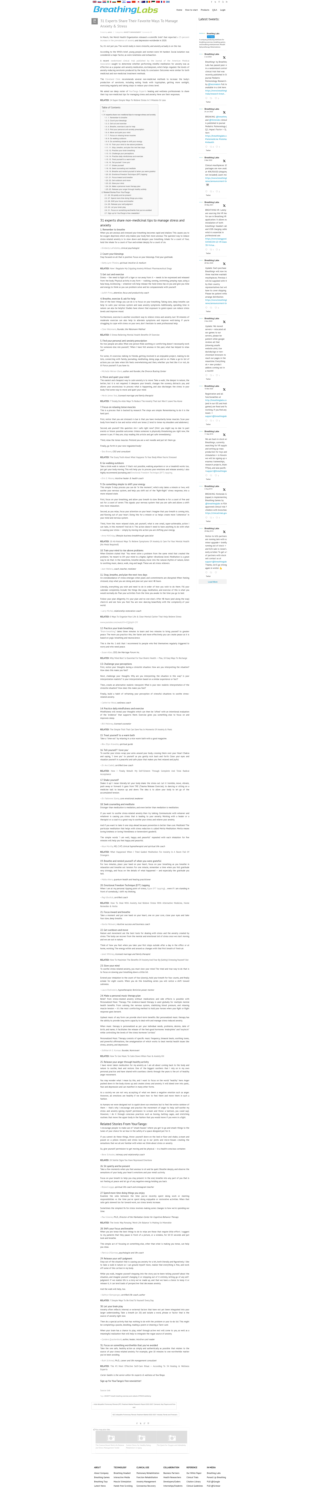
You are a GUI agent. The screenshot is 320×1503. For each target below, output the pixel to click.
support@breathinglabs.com (218, 416)
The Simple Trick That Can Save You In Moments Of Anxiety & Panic (141, 729)
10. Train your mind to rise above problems (126, 144)
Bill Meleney (107, 723)
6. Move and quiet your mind (119, 132)
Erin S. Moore (108, 478)
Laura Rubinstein (109, 990)
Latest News (100, 1485)
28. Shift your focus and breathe (120, 201)
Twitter (141, 1423)
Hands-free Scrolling (123, 1485)
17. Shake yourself (116, 165)
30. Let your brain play (117, 207)
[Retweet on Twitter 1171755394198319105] (211, 476)
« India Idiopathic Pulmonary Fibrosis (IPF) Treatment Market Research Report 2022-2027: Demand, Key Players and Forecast (134, 1405)
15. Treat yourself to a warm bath (122, 159)
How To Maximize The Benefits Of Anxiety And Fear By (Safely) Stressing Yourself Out (149, 959)
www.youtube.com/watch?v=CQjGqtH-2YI (119, 622)
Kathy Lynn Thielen (110, 262)
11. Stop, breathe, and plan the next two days (127, 147)
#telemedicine (211, 139)
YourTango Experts (138, 91)
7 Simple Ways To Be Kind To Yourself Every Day (132, 1300)
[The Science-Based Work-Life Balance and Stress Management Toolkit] (111, 1438)
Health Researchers (172, 1477)
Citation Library (193, 1481)
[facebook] (212, 2)
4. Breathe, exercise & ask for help (121, 126)
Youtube (223, 2)
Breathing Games (102, 1477)
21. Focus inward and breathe (121, 177)
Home (179, 9)
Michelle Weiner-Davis (112, 371)
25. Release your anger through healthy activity (127, 189)
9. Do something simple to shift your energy (125, 141)
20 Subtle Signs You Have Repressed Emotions (131, 1160)
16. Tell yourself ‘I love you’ (119, 162)
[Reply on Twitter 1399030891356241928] (207, 250)
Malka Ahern (107, 879)
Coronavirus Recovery (146, 1485)
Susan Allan (107, 652)
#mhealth (209, 142)
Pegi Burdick (107, 897)
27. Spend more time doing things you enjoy (125, 198)
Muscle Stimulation (122, 1481)
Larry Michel (107, 611)
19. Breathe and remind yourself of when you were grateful (132, 171)
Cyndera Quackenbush (112, 1339)
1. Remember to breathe (117, 117)
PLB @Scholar (213, 1485)
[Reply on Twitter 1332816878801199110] (207, 308)
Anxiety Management (146, 1481)
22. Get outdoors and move (120, 180)
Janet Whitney (108, 954)
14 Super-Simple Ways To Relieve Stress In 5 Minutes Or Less (138, 100)
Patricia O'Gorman (110, 1252)
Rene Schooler (108, 1154)
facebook (137, 1423)
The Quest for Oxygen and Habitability (171, 1445)
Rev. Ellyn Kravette (110, 744)
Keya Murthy (107, 846)
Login (222, 9)
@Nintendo (214, 120)
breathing (119, 1396)
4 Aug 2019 (208, 489)
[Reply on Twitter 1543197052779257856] (207, 98)
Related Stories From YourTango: (117, 192)
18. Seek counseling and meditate (122, 168)
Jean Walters (107, 568)
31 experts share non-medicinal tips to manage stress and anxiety (130, 114)
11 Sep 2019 (208, 434)
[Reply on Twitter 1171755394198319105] (207, 476)
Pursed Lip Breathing (216, 1477)
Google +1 (144, 1423)
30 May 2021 (208, 205)
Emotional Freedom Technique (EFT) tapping (151, 472)
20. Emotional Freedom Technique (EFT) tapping (128, 174)
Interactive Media (122, 1477)
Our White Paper (194, 1473)
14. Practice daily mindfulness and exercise (126, 156)
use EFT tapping (156, 888)
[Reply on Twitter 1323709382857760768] (207, 375)
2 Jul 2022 (208, 57)
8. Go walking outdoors (117, 138)
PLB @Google (213, 1481)
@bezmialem (214, 84)
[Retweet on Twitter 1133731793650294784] (211, 572)
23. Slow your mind (116, 183)
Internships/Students (172, 1485)
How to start (191, 9)
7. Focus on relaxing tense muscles (122, 135)
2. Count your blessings (117, 120)
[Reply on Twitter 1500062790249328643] (207, 192)
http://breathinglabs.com (216, 400)
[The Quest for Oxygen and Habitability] (172, 1438)
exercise (125, 1396)
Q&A (214, 9)
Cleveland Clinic (112, 79)
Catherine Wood (109, 702)
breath (113, 1396)
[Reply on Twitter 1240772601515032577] (207, 421)
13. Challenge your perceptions (121, 153)
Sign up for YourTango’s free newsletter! (124, 213)
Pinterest (148, 1423)
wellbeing (147, 1396)
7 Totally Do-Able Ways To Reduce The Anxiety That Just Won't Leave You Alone (146, 401)
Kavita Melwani (108, 924)
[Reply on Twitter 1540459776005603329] (207, 147)
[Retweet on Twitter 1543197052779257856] (211, 98)
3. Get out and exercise (117, 123)
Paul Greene (107, 1217)
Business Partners (171, 1473)
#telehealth (224, 139)
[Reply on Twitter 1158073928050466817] (207, 518)
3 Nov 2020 (208, 321)
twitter (215, 2)
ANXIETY (107, 1396)
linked (226, 2)
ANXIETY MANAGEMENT (132, 32)
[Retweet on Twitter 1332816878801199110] (211, 308)
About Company (101, 1473)
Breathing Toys (101, 1481)
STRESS (141, 1396)
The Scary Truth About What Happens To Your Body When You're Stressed (143, 457)
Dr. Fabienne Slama (110, 798)
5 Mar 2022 (208, 160)
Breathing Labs (211, 54)
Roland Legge (108, 1187)
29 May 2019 (208, 531)
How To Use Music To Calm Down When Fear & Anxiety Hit (137, 1056)
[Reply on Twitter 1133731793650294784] (207, 572)
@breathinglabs (223, 116)
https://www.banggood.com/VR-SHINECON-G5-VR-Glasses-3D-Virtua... (219, 242)
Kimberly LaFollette (111, 248)
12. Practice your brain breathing (122, 150)
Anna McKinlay (108, 535)
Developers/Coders (171, 1481)
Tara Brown (106, 451)
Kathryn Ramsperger (111, 1294)
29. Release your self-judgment (120, 204)
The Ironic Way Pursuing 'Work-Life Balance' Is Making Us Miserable (141, 1222)
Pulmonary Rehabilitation (147, 1473)
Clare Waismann (109, 329)
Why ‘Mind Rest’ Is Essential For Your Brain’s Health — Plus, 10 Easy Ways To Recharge (148, 658)
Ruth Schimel (108, 1360)
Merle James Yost (109, 395)
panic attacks (133, 1396)
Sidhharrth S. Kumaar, (111, 1050)
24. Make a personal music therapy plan (124, 186)
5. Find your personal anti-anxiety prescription (126, 129)
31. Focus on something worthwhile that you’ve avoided (130, 210)
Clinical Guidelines (194, 1485)
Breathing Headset (122, 1473)
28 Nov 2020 (208, 263)
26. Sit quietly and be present (119, 195)
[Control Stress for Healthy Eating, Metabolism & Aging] (141, 1438)
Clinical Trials (192, 1477)
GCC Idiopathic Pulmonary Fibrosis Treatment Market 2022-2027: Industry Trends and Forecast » (145, 1414)
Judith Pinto (107, 292)
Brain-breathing (108, 631)
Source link (105, 1390)
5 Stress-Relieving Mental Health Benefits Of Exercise (135, 334)
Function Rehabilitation (147, 1477)
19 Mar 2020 (208, 389)
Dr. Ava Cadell (108, 765)
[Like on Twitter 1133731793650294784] (216, 572)
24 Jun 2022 (208, 111)
